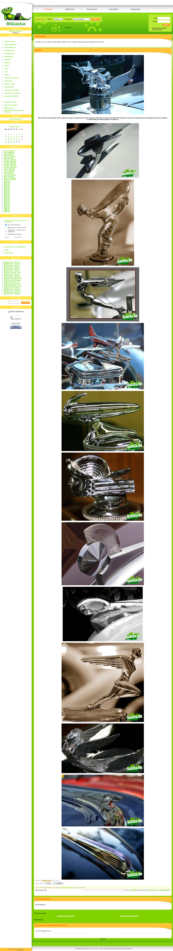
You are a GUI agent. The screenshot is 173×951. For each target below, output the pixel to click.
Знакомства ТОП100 (11, 96)
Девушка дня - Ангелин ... (13, 263)
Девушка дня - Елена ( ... (12, 274)
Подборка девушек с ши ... (13, 284)
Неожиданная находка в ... (13, 292)
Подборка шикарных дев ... (13, 278)
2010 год (7, 202)
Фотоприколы (9, 50)
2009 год (7, 204)
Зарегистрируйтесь (67, 887)
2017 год (7, 192)
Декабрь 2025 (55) (10, 163)
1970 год (7, 211)
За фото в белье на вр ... (12, 283)
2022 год (7, 184)
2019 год (7, 189)
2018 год (7, 190)
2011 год (7, 201)
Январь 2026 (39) (10, 161)
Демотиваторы (9, 53)
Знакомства (8, 81)
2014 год (7, 196)
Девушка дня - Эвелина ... (13, 277)
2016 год (7, 193)
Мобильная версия (126, 948)
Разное (6, 75)
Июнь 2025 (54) (9, 172)
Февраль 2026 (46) (10, 160)
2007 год (7, 207)
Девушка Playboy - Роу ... (12, 281)
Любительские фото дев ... (13, 286)
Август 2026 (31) (9, 151)
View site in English (10, 105)
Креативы (7, 59)
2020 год (7, 187)
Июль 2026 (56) (9, 152)
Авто (6, 72)
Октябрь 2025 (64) (10, 166)
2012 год (7, 199)
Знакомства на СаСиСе (65, 916)
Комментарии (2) (164, 890)
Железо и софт (9, 84)
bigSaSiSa (20, 949)
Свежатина (86, 948)
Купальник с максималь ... (13, 280)
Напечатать (152, 890)
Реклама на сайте (10, 102)
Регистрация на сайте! (159, 28)
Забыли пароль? (157, 29)
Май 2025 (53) (8, 173)
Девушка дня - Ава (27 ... (12, 265)
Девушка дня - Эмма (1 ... (12, 294)
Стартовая (78, 948)
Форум (6, 65)
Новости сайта (9, 41)
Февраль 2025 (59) (10, 178)
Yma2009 (49, 925)
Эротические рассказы (12, 93)
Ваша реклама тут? (15, 31)
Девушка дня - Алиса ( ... (12, 288)
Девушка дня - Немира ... (12, 266)
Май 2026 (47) (8, 155)
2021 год (7, 185)
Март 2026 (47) (9, 158)
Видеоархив (8, 56)
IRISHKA (134, 890)
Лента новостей (40, 904)
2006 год (7, 208)
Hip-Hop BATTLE (10, 47)
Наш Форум (107, 948)
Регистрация (94, 948)
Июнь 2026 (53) (9, 154)
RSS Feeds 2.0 (9, 108)
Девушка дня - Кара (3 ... (12, 268)
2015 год (7, 195)
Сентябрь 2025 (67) (10, 167)
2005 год (7, 210)
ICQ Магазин (8, 253)
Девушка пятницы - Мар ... (13, 272)
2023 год (7, 182)
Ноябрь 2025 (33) (10, 164)
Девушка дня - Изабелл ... (13, 275)
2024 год (7, 181)
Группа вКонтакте (10, 44)
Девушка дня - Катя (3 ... (12, 262)
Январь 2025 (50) (10, 179)
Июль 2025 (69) (9, 170)
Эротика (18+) (9, 87)
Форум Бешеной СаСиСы (129, 916)
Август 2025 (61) (9, 169)
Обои (6, 69)
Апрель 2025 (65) (10, 175)
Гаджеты (7, 62)
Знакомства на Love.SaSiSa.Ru (14, 247)
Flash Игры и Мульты (11, 78)
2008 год (7, 205)
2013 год (7, 198)
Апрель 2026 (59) (10, 157)
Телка (101, 948)
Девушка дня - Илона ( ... (12, 271)
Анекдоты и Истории (11, 90)
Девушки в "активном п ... (13, 291)
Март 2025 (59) (9, 176)
